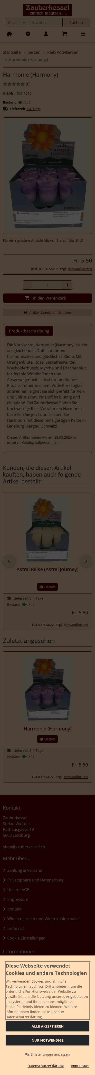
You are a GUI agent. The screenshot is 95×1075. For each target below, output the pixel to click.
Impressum (80, 1065)
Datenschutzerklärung (46, 1065)
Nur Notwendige (48, 1040)
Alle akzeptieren (48, 1026)
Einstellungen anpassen (50, 1054)
